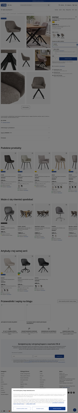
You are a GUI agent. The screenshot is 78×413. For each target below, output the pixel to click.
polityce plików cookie (30, 403)
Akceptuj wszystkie (57, 408)
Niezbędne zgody (40, 408)
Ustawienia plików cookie (21, 408)
